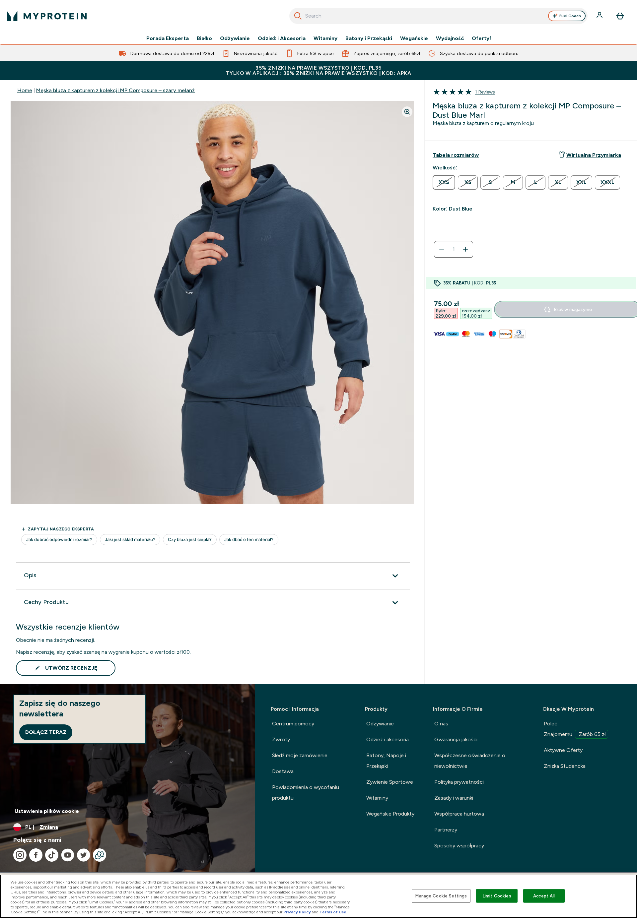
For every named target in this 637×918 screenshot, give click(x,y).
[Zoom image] (407, 111)
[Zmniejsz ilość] (441, 249)
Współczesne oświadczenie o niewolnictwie (469, 761)
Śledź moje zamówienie (299, 755)
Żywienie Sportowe (389, 782)
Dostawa (283, 771)
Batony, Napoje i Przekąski (386, 761)
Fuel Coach (570, 16)
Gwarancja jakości (455, 739)
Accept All (544, 895)
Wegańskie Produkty (390, 814)
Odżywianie (235, 38)
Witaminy (325, 38)
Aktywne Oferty (563, 750)
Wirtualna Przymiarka (593, 155)
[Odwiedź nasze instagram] (20, 855)
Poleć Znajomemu (575, 729)
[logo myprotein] (47, 16)
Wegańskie (414, 38)
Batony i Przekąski (368, 38)
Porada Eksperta (167, 38)
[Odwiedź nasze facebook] (35, 855)
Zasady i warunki (453, 798)
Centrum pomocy (293, 723)
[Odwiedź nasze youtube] (67, 855)
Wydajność (450, 38)
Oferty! (481, 38)
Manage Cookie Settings (441, 895)
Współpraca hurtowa (459, 814)
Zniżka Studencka (565, 766)
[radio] (444, 182)
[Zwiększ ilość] (465, 249)
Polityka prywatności (459, 782)
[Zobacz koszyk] (620, 16)
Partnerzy (445, 829)
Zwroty (281, 739)
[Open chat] (99, 855)
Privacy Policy (297, 912)
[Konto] (600, 16)
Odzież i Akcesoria (282, 38)
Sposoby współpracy (459, 845)
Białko (204, 38)
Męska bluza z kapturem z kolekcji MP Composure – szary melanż (115, 90)
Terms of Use (332, 912)
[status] (453, 249)
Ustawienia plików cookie (47, 811)
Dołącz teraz (45, 732)
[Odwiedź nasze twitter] (83, 855)
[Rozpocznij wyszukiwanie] (298, 16)
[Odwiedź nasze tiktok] (51, 855)
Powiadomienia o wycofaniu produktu (305, 792)
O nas (441, 723)
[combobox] (438, 16)
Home (24, 90)
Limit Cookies (497, 895)
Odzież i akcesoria (387, 739)
